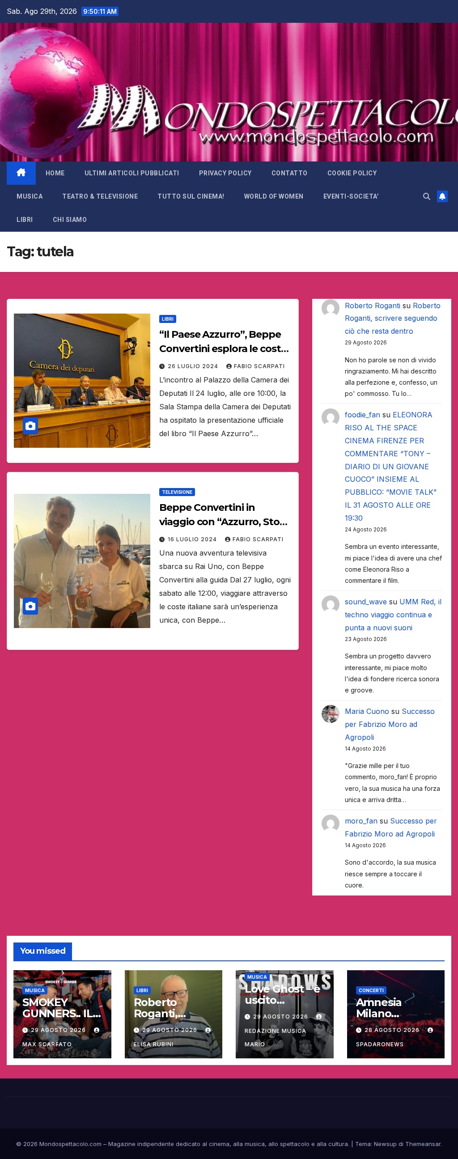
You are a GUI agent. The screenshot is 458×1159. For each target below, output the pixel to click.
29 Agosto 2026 (59, 1030)
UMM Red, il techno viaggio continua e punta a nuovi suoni (393, 614)
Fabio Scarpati (259, 366)
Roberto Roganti (372, 305)
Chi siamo (70, 219)
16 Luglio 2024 (193, 539)
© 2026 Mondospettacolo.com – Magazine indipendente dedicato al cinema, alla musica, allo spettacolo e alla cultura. (182, 1143)
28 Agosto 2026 (393, 1030)
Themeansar (423, 1143)
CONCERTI (371, 990)
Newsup (385, 1143)
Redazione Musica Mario (275, 1037)
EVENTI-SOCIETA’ (351, 196)
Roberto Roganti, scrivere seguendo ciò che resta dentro (393, 318)
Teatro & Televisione (100, 196)
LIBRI (25, 219)
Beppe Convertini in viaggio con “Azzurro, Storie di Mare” (225, 521)
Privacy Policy (225, 173)
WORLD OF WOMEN (274, 196)
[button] (426, 196)
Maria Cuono (367, 711)
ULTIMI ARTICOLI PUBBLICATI (132, 173)
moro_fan (361, 820)
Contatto (289, 173)
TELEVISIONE (177, 492)
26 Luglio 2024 (194, 366)
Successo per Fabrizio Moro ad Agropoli (390, 724)
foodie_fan (362, 414)
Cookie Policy (352, 173)
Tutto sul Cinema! (191, 196)
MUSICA (29, 196)
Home (55, 173)
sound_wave (366, 601)
